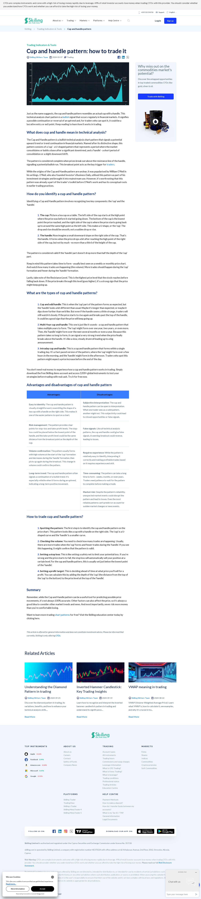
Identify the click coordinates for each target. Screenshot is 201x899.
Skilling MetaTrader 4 (73, 809)
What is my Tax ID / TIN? (113, 813)
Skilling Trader (70, 799)
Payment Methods (110, 799)
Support (161, 12)
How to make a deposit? (113, 803)
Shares (144, 755)
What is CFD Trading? (112, 768)
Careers (67, 755)
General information (111, 816)
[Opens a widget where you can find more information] (182, 883)
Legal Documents (110, 819)
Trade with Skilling (155, 96)
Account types (109, 752)
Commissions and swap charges (116, 761)
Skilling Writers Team (39, 57)
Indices (145, 758)
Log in (158, 20)
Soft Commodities (149, 768)
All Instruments (109, 755)
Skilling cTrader (70, 806)
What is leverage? (110, 775)
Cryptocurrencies (149, 765)
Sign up (170, 21)
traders (110, 164)
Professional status (111, 781)
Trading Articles (109, 785)
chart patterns (62, 614)
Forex (144, 752)
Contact (67, 758)
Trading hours (108, 758)
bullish (66, 117)
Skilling (28, 29)
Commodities (147, 761)
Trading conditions (111, 778)
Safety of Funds (70, 761)
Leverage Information (112, 765)
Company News (70, 765)
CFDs (58, 635)
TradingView (69, 803)
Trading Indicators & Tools (49, 29)
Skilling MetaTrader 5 (73, 813)
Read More (30, 716)
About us (68, 752)
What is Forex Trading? (112, 771)
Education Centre (110, 788)
